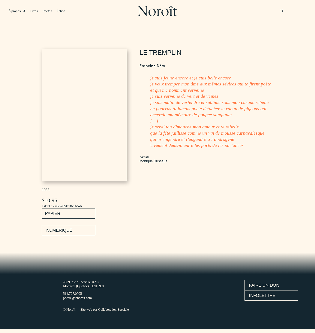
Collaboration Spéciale (113, 309)
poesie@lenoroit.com (77, 298)
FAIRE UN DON (264, 285)
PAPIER (52, 213)
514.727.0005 (72, 293)
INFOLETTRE (262, 295)
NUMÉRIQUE (59, 230)
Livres (34, 11)
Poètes (47, 11)
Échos (61, 11)
